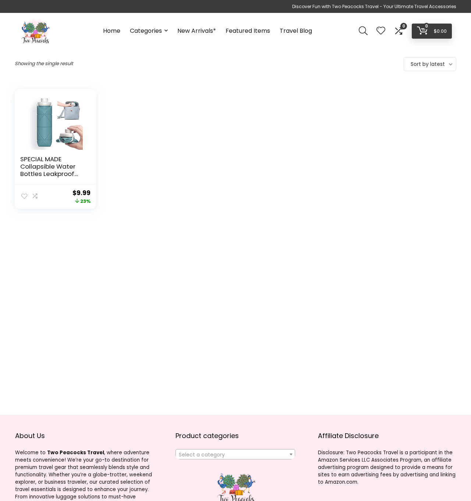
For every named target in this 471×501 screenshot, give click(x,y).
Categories (146, 31)
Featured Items (248, 31)
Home (111, 31)
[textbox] (235, 454)
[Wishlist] (380, 31)
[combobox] (235, 454)
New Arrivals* (196, 31)
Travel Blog (296, 31)
